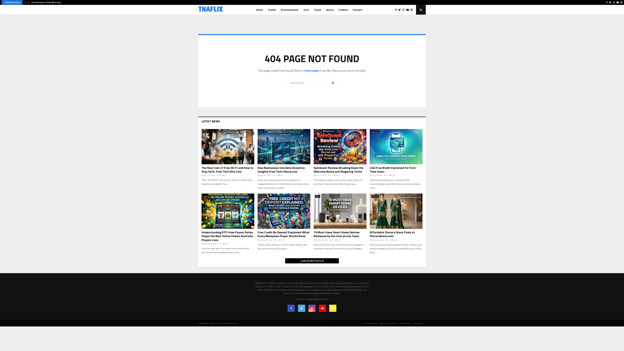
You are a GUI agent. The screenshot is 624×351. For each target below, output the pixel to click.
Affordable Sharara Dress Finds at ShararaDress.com (392, 234)
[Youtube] (408, 10)
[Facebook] (396, 10)
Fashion (343, 10)
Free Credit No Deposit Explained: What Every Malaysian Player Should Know (284, 234)
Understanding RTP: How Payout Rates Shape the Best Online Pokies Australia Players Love (227, 236)
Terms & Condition (388, 323)
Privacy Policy (371, 323)
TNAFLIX (210, 10)
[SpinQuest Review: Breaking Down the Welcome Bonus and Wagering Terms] (340, 146)
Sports (330, 10)
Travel (317, 10)
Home (259, 10)
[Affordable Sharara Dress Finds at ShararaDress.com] (396, 211)
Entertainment (289, 10)
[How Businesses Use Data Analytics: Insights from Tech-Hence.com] (284, 146)
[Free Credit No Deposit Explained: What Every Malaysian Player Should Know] (284, 211)
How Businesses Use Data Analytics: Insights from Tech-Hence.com (281, 170)
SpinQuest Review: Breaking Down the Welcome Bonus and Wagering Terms (339, 170)
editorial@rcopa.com (318, 299)
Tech (306, 10)
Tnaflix (272, 10)
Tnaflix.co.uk (214, 323)
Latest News (211, 121)
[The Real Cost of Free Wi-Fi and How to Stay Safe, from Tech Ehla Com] (228, 146)
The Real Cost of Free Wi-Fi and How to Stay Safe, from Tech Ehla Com (227, 170)
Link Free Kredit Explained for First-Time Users (393, 170)
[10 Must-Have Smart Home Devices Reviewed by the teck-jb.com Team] (340, 211)
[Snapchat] (412, 10)
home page (311, 70)
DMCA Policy (405, 323)
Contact (357, 10)
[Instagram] (404, 10)
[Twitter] (400, 10)
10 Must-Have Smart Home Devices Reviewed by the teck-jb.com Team (337, 234)
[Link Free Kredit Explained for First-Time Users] (396, 146)
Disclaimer (418, 323)
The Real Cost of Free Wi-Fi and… (46, 2)
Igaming (319, 132)
